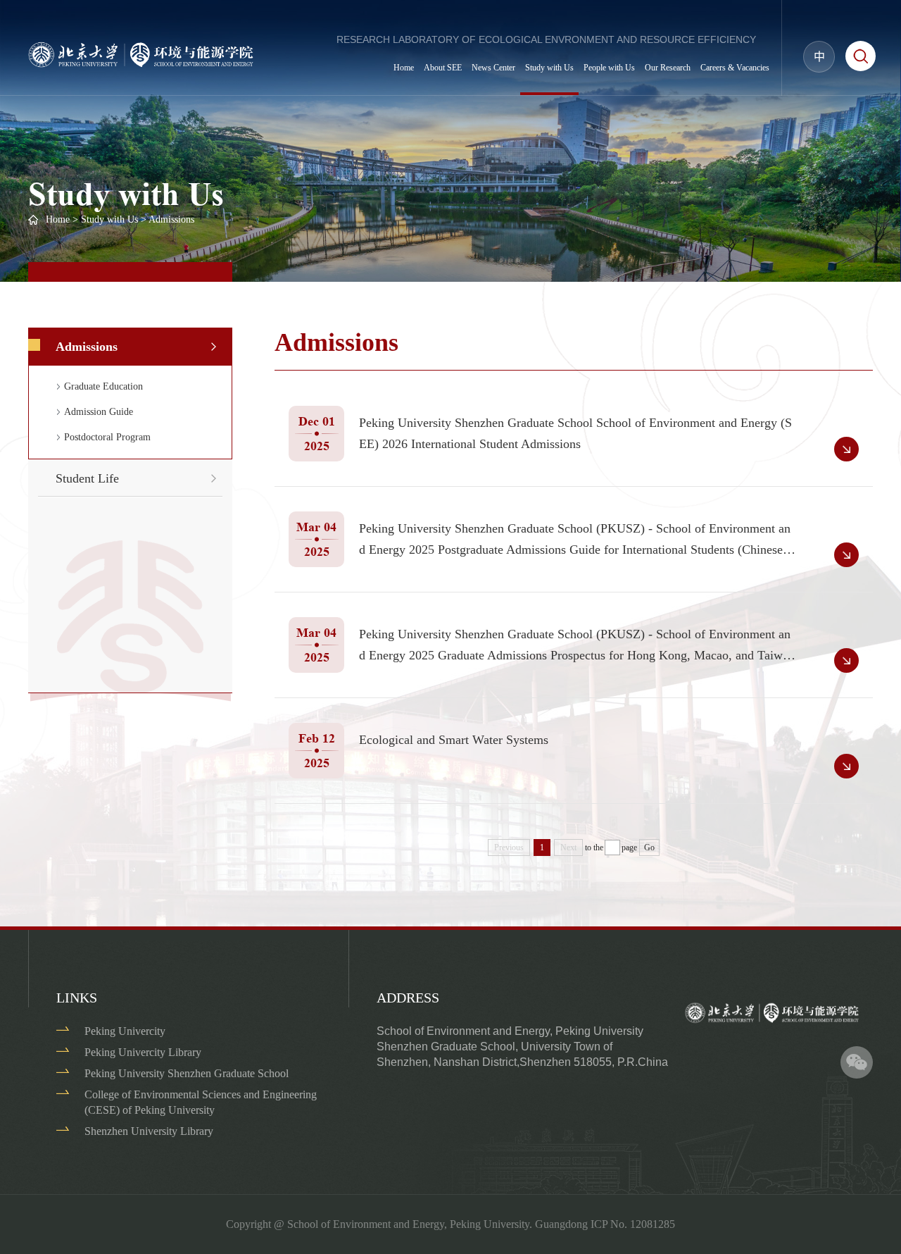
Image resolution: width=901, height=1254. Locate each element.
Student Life (87, 478)
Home (403, 68)
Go (649, 847)
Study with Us (549, 68)
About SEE (443, 68)
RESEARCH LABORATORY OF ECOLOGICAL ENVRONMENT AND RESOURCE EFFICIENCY (546, 39)
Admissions (171, 219)
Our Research (668, 68)
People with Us (609, 68)
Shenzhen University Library (148, 1131)
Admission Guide (98, 411)
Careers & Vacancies (734, 68)
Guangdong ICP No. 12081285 (605, 1224)
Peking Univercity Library (142, 1052)
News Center (493, 68)
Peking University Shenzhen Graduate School (186, 1073)
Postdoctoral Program (107, 437)
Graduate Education (103, 386)
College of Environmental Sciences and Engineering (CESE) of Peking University (200, 1102)
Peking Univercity (124, 1031)
